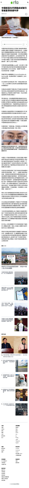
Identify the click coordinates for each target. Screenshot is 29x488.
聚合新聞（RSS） (19, 453)
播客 (2, 452)
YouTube (17, 448)
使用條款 (3, 475)
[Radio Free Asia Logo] (14, 2)
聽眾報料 (17, 462)
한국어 (17, 432)
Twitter (17, 452)
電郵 (16, 461)
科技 (2, 434)
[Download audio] (26, 44)
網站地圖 (3, 480)
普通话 (17, 427)
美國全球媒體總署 (5, 477)
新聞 (2, 427)
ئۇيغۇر (17, 439)
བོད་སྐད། (17, 437)
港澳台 (2, 429)
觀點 (2, 430)
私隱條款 (3, 473)
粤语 (16, 429)
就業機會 (3, 471)
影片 (2, 437)
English (17, 442)
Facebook (18, 450)
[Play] (3, 44)
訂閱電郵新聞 (18, 455)
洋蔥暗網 (3, 462)
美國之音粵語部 (4, 478)
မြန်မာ (17, 430)
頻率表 (2, 450)
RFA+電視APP (4, 461)
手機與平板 (3, 464)
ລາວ (16, 434)
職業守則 (3, 470)
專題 (2, 432)
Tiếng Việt (18, 441)
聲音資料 (3, 436)
